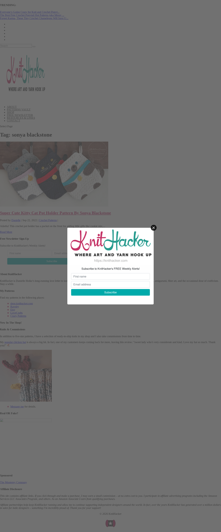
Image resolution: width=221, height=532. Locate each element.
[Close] (154, 228)
